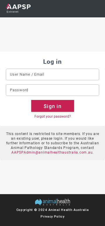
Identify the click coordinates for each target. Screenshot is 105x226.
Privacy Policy (52, 216)
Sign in (52, 106)
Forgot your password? (52, 116)
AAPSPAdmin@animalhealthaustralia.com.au (51, 152)
